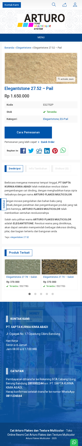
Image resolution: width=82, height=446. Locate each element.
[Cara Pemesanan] (64, 5)
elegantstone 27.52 (20, 237)
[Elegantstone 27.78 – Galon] (22, 266)
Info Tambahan (38, 168)
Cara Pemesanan (28, 132)
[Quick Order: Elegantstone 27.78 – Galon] (38, 271)
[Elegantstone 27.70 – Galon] (59, 266)
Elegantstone (51, 118)
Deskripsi (15, 168)
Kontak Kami (12, 4)
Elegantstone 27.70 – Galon (58, 277)
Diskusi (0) (62, 168)
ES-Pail (64, 118)
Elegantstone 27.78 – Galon (21, 277)
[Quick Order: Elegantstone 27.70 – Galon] (75, 271)
